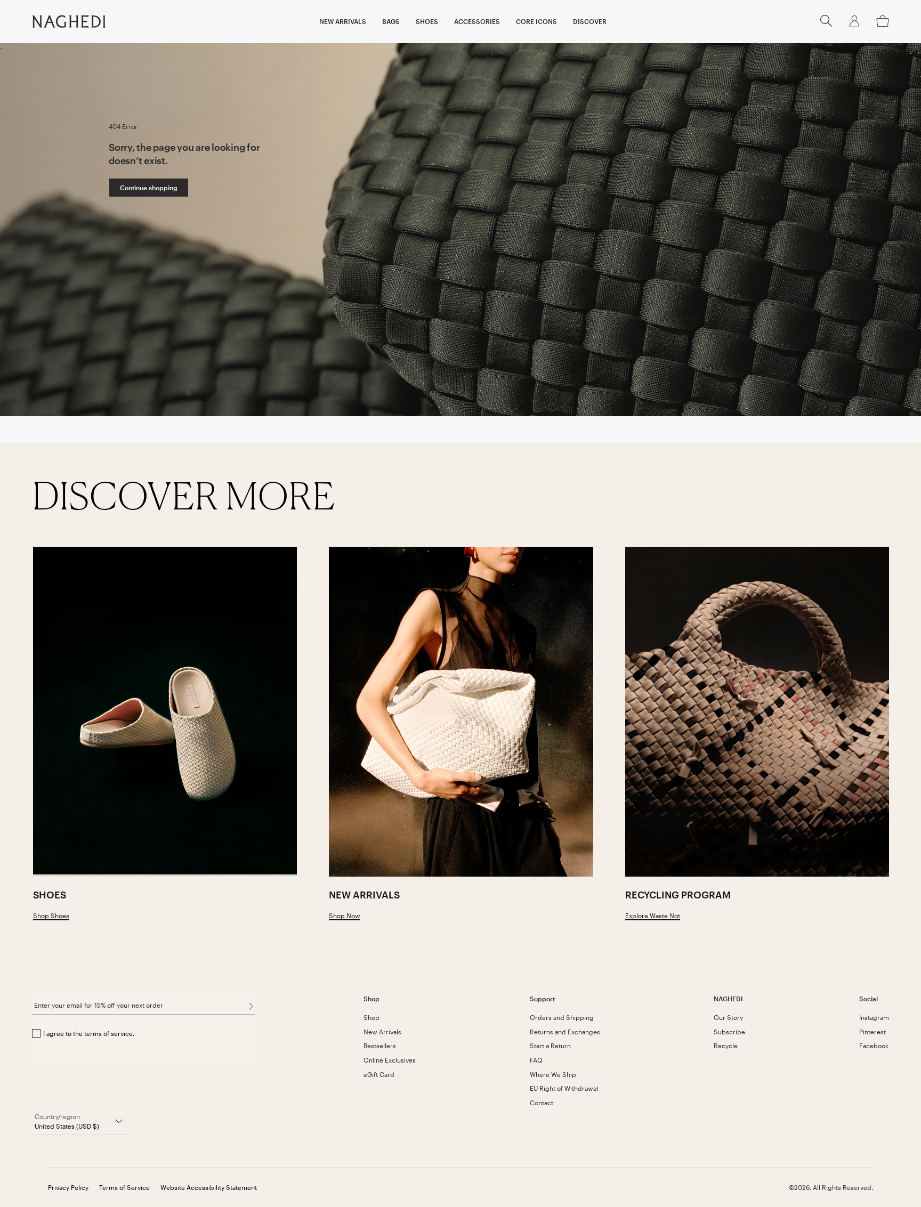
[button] (826, 24)
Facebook (873, 1045)
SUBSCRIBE (251, 1006)
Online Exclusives (389, 1060)
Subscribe (729, 1031)
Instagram (874, 1017)
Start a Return (550, 1045)
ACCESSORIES (477, 21)
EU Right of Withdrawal (564, 1088)
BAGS (391, 21)
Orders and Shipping (562, 1017)
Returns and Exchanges (565, 1031)
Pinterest (872, 1031)
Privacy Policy (68, 1187)
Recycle (726, 1045)
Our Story (728, 1017)
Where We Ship (553, 1074)
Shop (371, 1017)
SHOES (427, 21)
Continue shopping (148, 187)
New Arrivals (382, 1031)
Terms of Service (124, 1187)
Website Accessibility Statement (208, 1187)
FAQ (536, 1060)
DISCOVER (590, 21)
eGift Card (378, 1074)
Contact (541, 1102)
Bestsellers (379, 1045)
